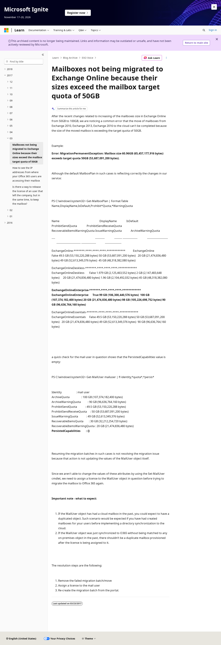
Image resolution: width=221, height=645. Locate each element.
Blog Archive (70, 57)
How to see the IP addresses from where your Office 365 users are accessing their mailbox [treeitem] (26, 174)
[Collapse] (43, 55)
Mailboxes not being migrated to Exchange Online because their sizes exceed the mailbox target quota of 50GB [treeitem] (27, 153)
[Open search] (203, 30)
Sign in (213, 30)
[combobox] (23, 61)
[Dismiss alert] (214, 7)
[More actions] (166, 58)
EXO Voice (87, 57)
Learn (55, 57)
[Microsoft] (6, 30)
